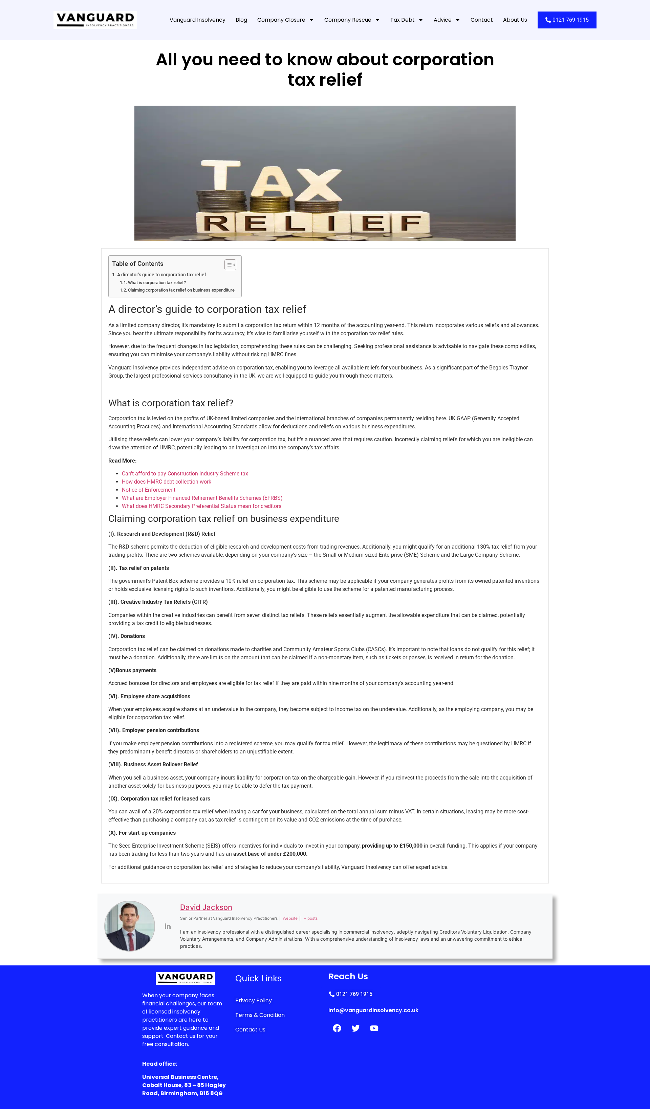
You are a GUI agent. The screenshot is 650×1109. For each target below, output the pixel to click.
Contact (482, 20)
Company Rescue (347, 20)
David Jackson (206, 907)
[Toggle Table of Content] (227, 265)
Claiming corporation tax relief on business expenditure (181, 290)
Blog (241, 20)
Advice (443, 20)
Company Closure (281, 20)
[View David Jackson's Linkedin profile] (167, 926)
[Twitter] (355, 1028)
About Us (515, 20)
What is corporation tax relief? (157, 282)
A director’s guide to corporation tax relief (162, 275)
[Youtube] (374, 1028)
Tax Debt (402, 20)
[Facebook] (336, 1028)
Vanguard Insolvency (197, 20)
